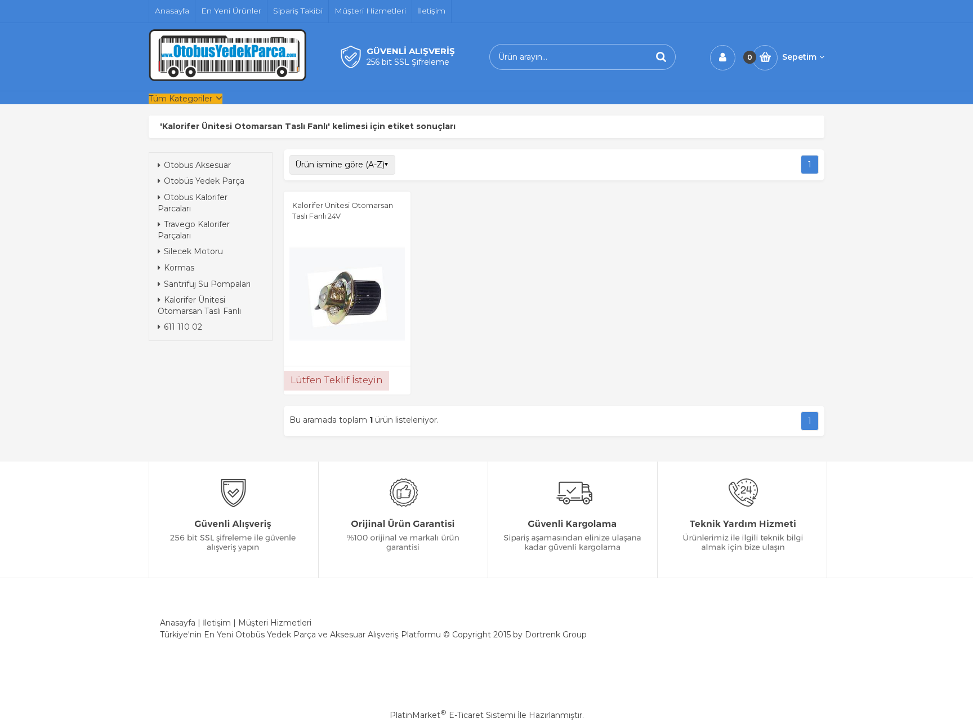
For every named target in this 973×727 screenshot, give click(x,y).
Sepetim (799, 57)
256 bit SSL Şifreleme (408, 62)
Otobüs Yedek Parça (204, 181)
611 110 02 (183, 327)
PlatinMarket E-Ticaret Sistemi (452, 715)
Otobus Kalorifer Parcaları (192, 203)
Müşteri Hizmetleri (274, 623)
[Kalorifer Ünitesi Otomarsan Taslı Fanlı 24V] (347, 295)
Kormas (179, 268)
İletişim (217, 623)
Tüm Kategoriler (180, 99)
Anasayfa (177, 623)
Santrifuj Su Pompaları (207, 284)
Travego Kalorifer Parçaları (194, 230)
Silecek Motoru (193, 251)
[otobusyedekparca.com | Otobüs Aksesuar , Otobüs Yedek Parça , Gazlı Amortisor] (227, 78)
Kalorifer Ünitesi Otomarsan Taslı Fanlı (199, 305)
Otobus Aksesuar (197, 165)
